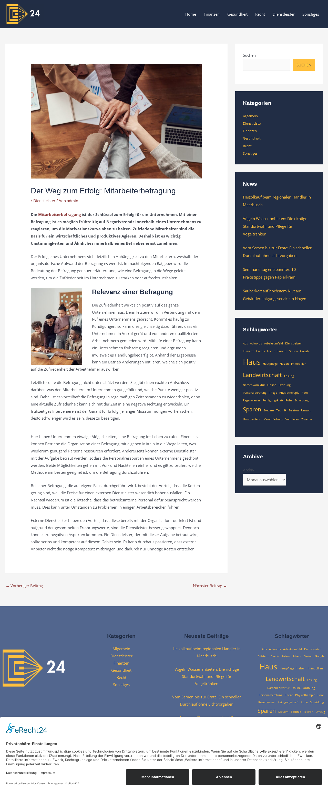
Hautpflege (270, 363)
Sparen (252, 409)
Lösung (289, 376)
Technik (281, 410)
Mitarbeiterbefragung (59, 214)
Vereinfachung (273, 419)
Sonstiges (310, 14)
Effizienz (248, 351)
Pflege (273, 392)
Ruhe (288, 400)
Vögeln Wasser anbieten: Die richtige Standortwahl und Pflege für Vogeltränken (275, 226)
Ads (245, 343)
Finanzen (212, 14)
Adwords (256, 343)
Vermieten (292, 419)
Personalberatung (254, 392)
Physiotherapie (289, 392)
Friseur (282, 351)
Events (260, 351)
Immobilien (298, 363)
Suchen (249, 55)
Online (271, 385)
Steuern (269, 410)
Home (190, 14)
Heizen (284, 363)
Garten (293, 351)
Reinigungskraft (272, 400)
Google (305, 351)
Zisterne (306, 419)
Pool (305, 392)
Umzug (305, 410)
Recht (260, 14)
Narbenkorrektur (254, 385)
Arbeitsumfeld (273, 343)
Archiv (248, 469)
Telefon (294, 410)
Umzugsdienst (252, 419)
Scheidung (302, 400)
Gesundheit (237, 14)
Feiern (271, 351)
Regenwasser (251, 400)
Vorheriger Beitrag (24, 585)
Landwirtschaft (262, 375)
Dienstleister (284, 14)
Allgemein (250, 116)
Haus (252, 362)
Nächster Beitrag (210, 585)
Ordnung (285, 385)
